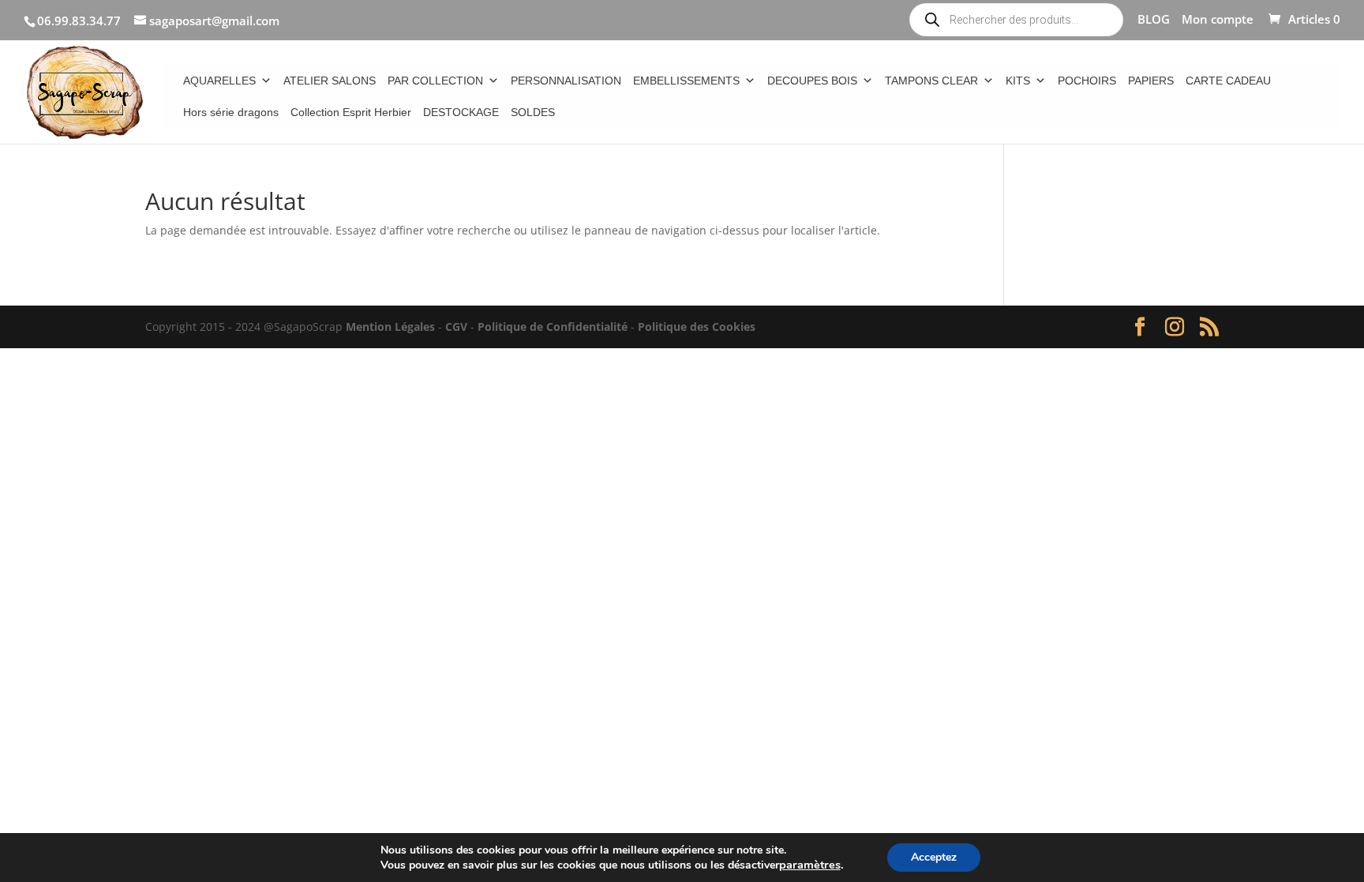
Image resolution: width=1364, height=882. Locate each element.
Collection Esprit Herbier (350, 112)
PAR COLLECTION (435, 80)
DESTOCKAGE (461, 112)
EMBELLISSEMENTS (686, 80)
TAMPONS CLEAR (931, 80)
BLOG (1153, 20)
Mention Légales (390, 326)
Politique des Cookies (696, 326)
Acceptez (934, 857)
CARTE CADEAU (1228, 80)
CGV (456, 326)
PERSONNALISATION (566, 80)
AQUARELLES (219, 80)
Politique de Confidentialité (553, 326)
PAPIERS (1151, 80)
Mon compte (1217, 20)
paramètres (810, 865)
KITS (1018, 80)
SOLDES (533, 112)
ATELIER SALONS (329, 80)
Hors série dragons (231, 112)
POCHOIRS (1087, 80)
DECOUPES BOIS (812, 80)
